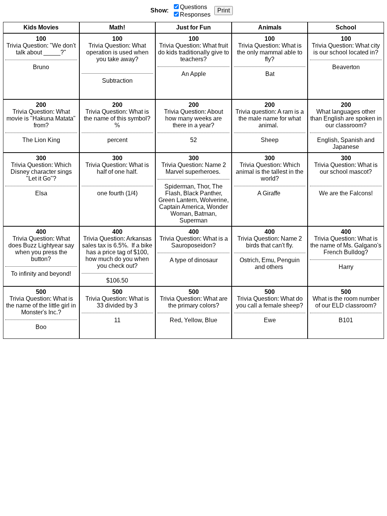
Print (223, 10)
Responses (195, 14)
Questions (193, 7)
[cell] (41, 66)
